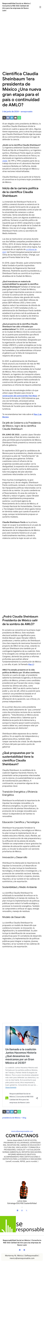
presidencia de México (11, 1118)
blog (24, 1118)
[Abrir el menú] (40, 7)
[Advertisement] (22, 39)
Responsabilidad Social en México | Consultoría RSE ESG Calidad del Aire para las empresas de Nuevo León (16, 7)
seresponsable (26, 112)
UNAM (4, 161)
